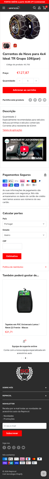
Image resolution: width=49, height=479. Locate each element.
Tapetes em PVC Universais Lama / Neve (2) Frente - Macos (22, 326)
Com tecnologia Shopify (12, 474)
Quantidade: (9, 80)
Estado (6, 229)
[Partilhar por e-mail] (44, 100)
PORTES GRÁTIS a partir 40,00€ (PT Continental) (24, 2)
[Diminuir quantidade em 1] (19, 80)
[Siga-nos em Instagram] (14, 447)
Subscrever (12, 433)
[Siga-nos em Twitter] (9, 447)
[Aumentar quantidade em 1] (36, 80)
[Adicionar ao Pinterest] (35, 100)
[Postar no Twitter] (40, 100)
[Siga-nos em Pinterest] (18, 447)
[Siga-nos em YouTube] (23, 447)
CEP (4, 241)
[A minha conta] (39, 7)
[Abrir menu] (4, 8)
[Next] (46, 307)
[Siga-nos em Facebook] (4, 447)
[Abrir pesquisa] (34, 7)
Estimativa (12, 256)
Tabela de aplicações (12, 130)
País (5, 218)
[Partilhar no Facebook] (30, 100)
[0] (44, 7)
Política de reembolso (13, 267)
